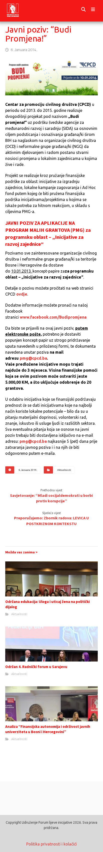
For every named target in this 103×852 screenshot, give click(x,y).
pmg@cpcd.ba (33, 358)
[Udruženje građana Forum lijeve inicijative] (17, 9)
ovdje (21, 294)
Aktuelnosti (64, 470)
